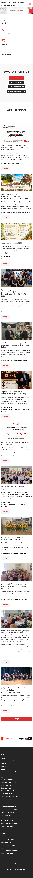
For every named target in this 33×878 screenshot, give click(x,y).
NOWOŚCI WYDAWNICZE (16, 87)
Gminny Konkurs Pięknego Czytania (14, 504)
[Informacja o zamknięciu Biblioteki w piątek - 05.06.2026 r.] (16, 430)
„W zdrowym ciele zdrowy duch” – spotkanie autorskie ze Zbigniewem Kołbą (15, 345)
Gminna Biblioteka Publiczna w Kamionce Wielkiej (13, 4)
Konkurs (27, 212)
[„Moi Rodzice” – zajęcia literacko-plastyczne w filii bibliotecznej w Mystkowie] (16, 572)
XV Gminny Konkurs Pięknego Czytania (12, 488)
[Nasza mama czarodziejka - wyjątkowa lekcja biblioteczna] (16, 526)
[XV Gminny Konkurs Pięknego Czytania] (16, 475)
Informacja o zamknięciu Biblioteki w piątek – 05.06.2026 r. (14, 443)
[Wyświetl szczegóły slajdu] (7, 738)
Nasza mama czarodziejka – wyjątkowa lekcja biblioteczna (12, 538)
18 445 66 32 (5, 766)
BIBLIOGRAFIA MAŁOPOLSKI (16, 91)
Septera (15, 869)
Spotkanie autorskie (21, 360)
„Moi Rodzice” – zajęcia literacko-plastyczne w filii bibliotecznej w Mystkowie (14, 586)
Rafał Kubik (19, 866)
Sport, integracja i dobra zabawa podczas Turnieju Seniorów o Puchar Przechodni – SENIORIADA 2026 (14, 293)
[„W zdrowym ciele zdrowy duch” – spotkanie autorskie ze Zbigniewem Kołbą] (16, 331)
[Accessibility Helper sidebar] (31, 11)
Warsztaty (25, 259)
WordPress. (22, 869)
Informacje (16, 163)
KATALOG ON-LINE (16, 78)
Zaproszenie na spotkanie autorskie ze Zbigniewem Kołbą (13, 392)
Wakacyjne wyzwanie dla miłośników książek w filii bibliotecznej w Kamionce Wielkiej (14, 196)
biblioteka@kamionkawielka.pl (9, 772)
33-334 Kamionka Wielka (8, 761)
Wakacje (18, 259)
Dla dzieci (6, 259)
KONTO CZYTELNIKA (16, 82)
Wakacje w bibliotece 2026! (11, 243)
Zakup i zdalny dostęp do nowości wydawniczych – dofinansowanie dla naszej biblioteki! (15, 147)
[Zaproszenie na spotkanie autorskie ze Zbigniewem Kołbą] (16, 380)
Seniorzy (12, 259)
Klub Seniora (19, 312)
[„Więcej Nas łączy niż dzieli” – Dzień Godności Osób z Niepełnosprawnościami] (16, 676)
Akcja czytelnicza (18, 212)
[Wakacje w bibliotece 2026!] (16, 231)
